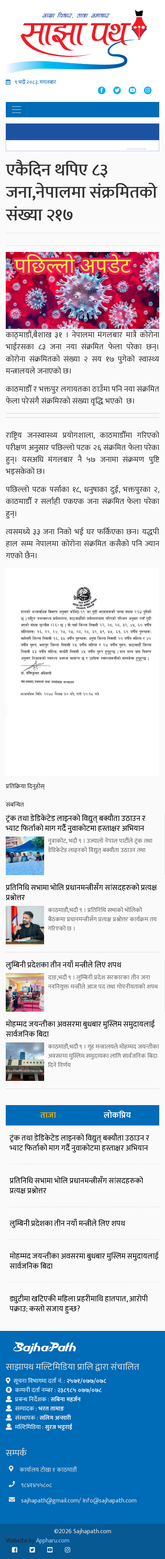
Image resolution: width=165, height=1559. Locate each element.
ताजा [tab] (48, 1115)
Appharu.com (52, 1541)
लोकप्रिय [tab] (117, 1115)
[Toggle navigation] (16, 109)
